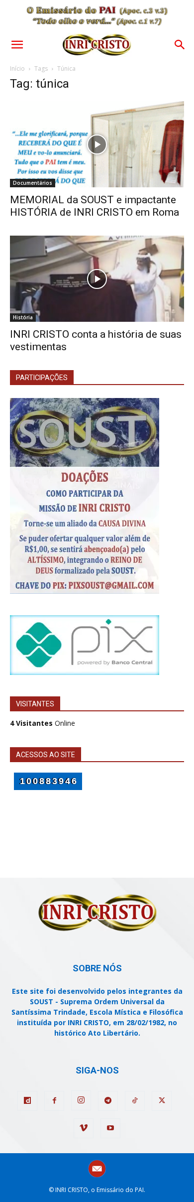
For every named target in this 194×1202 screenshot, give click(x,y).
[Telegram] (108, 1101)
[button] (17, 44)
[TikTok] (135, 1101)
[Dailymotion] (27, 1101)
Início (17, 68)
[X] (162, 1101)
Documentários (32, 182)
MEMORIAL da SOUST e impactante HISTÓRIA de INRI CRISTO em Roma (94, 206)
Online (42, 723)
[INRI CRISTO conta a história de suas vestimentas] (97, 279)
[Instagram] (81, 1100)
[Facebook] (54, 1101)
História (23, 317)
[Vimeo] (84, 1128)
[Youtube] (110, 1128)
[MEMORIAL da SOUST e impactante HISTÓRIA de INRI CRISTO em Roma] (97, 144)
